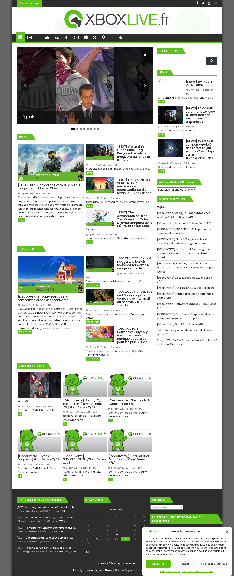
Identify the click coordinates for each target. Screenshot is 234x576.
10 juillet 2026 (95, 198)
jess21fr (42, 193)
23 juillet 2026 (27, 193)
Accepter (158, 564)
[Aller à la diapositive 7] (95, 129)
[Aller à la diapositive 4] (84, 129)
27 (116, 538)
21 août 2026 (26, 464)
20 (116, 534)
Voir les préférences (214, 564)
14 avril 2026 (166, 163)
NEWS (161, 101)
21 (126, 534)
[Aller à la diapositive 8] (98, 129)
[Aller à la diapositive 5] (88, 129)
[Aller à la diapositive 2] (77, 129)
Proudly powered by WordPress (93, 570)
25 (97, 538)
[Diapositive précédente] (25, 85)
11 (97, 529)
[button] (227, 531)
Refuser (185, 564)
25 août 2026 (118, 408)
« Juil (86, 552)
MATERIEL (64, 551)
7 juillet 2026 (94, 234)
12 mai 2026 (194, 89)
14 (126, 529)
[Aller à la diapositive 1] (73, 129)
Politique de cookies (170, 571)
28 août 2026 (27, 406)
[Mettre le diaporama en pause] (145, 55)
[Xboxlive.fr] (117, 31)
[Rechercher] (211, 61)
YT (20, 414)
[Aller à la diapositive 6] (91, 129)
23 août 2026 (27, 305)
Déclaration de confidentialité (197, 571)
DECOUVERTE (25, 332)
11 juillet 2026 (94, 165)
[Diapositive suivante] (145, 85)
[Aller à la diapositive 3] (81, 129)
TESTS (21, 220)
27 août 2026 (72, 412)
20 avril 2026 (167, 126)
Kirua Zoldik (184, 126)
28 (125, 538)
